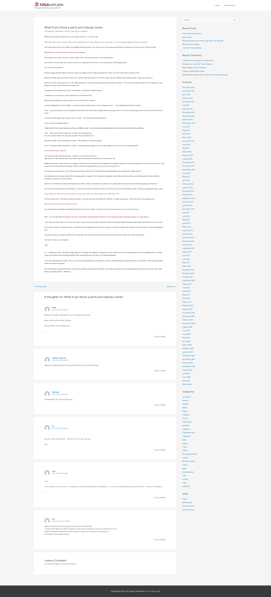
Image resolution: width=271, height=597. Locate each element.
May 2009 (186, 338)
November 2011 (188, 241)
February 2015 (188, 155)
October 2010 (188, 277)
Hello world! (187, 37)
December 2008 (189, 356)
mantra (185, 443)
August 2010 (187, 284)
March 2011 (187, 266)
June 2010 (186, 291)
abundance (59, 31)
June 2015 (186, 145)
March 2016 (187, 137)
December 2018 (188, 91)
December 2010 (188, 270)
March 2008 (187, 384)
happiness (186, 429)
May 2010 (186, 295)
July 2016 (186, 127)
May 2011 (186, 263)
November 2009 (189, 316)
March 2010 (187, 302)
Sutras (185, 465)
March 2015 (187, 152)
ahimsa (185, 400)
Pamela (185, 71)
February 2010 (188, 305)
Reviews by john (189, 461)
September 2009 (189, 323)
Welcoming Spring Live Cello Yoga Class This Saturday (203, 41)
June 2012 (186, 216)
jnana (185, 440)
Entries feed (187, 502)
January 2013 (188, 205)
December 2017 (188, 102)
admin (54, 308)
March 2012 (187, 227)
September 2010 (189, 280)
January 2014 (188, 188)
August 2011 (187, 252)
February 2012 (188, 230)
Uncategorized (188, 472)
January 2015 (187, 159)
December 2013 (188, 191)
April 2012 (186, 223)
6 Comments (49, 31)
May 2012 (186, 220)
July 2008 (186, 374)
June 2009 (186, 334)
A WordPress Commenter (192, 60)
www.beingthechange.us (131, 209)
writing (185, 479)
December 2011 (188, 238)
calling (185, 411)
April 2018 (186, 94)
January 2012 (187, 234)
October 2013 (188, 195)
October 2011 (187, 245)
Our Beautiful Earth (190, 454)
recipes (185, 458)
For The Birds (201, 68)
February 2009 (188, 348)
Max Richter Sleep (197, 71)
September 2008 (189, 366)
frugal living (187, 422)
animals (185, 404)
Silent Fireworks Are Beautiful (216, 75)
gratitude (186, 425)
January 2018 (187, 98)
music (185, 447)
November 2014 (188, 166)
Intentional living (189, 433)
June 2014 (186, 173)
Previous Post (40, 287)
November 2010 (188, 273)
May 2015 (186, 148)
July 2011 (186, 255)
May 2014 (186, 177)
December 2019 (188, 87)
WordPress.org (188, 510)
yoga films (186, 486)
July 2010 (186, 288)
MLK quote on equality (191, 44)
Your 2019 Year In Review (192, 34)
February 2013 (188, 202)
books (185, 408)
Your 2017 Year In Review (192, 48)
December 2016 (188, 112)
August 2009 (187, 327)
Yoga (72, 31)
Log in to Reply (160, 337)
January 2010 (187, 309)
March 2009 (187, 345)
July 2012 (186, 213)
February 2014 (188, 184)
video (185, 475)
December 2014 (188, 162)
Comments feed (188, 506)
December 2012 (188, 209)
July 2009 (186, 331)
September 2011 (189, 248)
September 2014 (189, 170)
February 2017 (188, 109)
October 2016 (188, 119)
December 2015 (188, 141)
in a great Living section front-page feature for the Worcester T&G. (97, 194)
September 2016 (189, 123)
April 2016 (186, 134)
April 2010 (186, 298)
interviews (186, 436)
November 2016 (188, 116)
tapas (185, 468)
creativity (186, 415)
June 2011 (186, 259)
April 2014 (186, 180)
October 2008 (188, 363)
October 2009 (188, 320)
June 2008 (186, 377)
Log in (185, 499)
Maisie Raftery (188, 68)
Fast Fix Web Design (152, 591)
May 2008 (186, 381)
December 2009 (189, 313)
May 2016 (186, 130)
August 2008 (187, 370)
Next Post (171, 287)
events (67, 31)
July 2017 (186, 105)
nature (185, 450)
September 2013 (189, 198)
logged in (57, 564)
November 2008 (189, 359)
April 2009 (186, 341)
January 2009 (188, 352)
